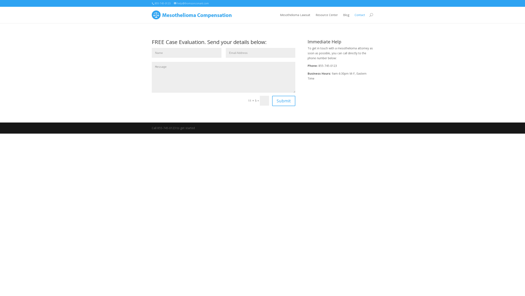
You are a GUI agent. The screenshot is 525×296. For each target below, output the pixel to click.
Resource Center (327, 15)
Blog (346, 15)
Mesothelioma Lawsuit (295, 15)
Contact (360, 15)
